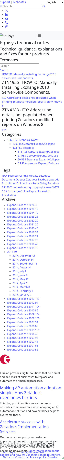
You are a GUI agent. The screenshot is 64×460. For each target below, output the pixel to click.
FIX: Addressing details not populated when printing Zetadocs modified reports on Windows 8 (32, 101)
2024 (33, 213)
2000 (33, 349)
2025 (33, 209)
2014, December (23, 256)
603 (14, 148)
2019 (33, 232)
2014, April (20, 283)
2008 (34, 318)
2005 (34, 330)
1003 (15, 144)
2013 (34, 299)
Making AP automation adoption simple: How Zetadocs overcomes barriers (30, 392)
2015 (33, 248)
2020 (33, 228)
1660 (10, 140)
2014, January (21, 295)
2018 (33, 236)
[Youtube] (6, 18)
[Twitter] (6, 11)
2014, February (22, 291)
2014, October (23, 259)
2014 (12, 252)
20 (19, 159)
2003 (33, 338)
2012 (33, 302)
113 (20, 151)
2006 (33, 326)
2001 (33, 345)
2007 (33, 322)
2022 (33, 220)
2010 (33, 310)
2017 (33, 240)
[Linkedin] (6, 14)
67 (19, 155)
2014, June (19, 275)
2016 (33, 244)
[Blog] (6, 26)
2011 (34, 306)
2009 (34, 314)
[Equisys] (7, 35)
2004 (33, 334)
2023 (33, 216)
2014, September (24, 263)
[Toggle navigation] (39, 35)
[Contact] (6, 22)
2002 (33, 342)
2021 (33, 224)
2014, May (20, 279)
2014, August (21, 267)
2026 (33, 205)
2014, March (21, 287)
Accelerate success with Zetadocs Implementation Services (24, 426)
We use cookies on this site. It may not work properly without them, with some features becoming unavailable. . (30, 449)
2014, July (19, 271)
